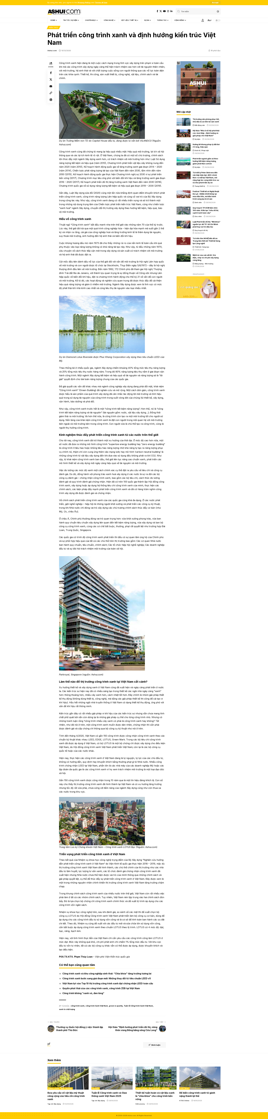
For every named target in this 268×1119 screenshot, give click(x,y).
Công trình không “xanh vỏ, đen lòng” (83, 993)
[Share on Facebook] (50, 72)
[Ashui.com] (64, 11)
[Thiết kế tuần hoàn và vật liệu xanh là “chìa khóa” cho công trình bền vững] (156, 1078)
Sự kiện (197, 139)
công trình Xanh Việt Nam (97, 1006)
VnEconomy (140, 1104)
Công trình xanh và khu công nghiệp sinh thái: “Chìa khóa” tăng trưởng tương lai (106, 973)
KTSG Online (184, 1101)
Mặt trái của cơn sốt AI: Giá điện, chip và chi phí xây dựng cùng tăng (206, 257)
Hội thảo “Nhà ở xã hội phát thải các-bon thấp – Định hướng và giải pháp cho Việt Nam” (206, 133)
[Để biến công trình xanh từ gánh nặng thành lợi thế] (200, 1078)
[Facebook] (157, 11)
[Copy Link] (50, 93)
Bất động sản (200, 125)
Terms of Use (101, 3)
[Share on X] (50, 79)
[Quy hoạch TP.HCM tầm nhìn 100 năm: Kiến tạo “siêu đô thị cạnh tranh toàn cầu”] (184, 210)
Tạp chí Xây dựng (54, 1104)
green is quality (116, 1006)
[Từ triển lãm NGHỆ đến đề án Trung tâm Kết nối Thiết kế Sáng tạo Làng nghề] (184, 241)
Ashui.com (52, 51)
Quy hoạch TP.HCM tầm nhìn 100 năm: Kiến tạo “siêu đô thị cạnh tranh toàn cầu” (205, 210)
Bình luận (155, 1045)
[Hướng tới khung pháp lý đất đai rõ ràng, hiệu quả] (184, 147)
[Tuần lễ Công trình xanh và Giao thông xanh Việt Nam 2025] (112, 1078)
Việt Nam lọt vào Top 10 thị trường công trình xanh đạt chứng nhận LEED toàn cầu (107, 983)
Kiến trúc (53, 27)
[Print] (50, 99)
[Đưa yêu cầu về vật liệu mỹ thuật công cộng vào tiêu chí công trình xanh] (68, 1078)
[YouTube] (164, 11)
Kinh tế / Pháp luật (202, 150)
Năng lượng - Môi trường (204, 264)
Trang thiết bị (200, 186)
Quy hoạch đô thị (201, 230)
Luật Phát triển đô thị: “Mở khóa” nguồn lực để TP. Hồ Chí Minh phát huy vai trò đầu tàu (206, 224)
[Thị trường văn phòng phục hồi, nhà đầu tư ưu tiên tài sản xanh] (184, 122)
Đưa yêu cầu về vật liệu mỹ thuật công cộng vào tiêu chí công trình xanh (66, 1096)
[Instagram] (168, 11)
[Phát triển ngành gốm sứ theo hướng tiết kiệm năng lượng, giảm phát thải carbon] (184, 161)
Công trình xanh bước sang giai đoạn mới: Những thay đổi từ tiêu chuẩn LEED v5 (106, 978)
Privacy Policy (84, 3)
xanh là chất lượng (67, 1009)
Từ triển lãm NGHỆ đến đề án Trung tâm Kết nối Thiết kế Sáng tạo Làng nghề (206, 240)
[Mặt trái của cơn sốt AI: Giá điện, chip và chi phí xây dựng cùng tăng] (184, 258)
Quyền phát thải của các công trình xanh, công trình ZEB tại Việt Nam (101, 988)
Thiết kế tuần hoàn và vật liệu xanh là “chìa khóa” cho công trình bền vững (154, 1096)
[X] (160, 11)
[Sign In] (202, 20)
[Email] (50, 86)
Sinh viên (198, 202)
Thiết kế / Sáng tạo (202, 247)
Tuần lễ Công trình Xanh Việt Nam (138, 1006)
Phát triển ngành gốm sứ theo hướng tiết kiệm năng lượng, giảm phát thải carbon (205, 161)
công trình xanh (77, 1006)
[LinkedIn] (171, 11)
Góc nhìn (198, 216)
